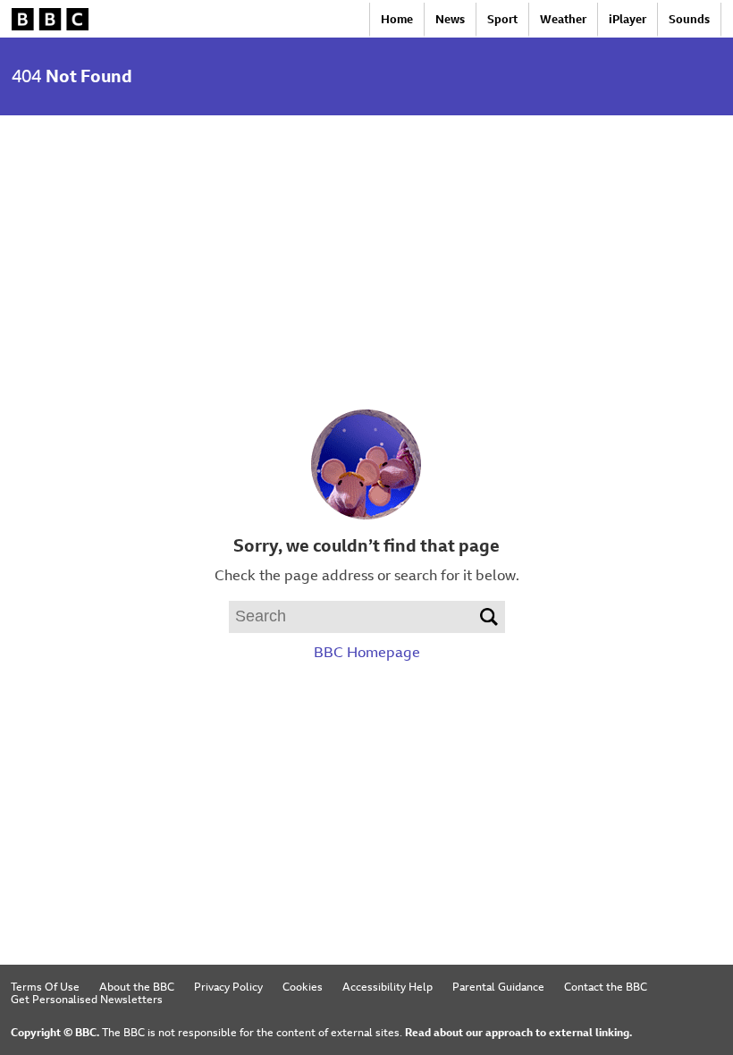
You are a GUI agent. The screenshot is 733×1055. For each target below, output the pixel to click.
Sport (502, 19)
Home (397, 19)
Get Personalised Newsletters (87, 999)
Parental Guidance (498, 987)
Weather (563, 19)
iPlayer (627, 19)
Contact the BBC (605, 987)
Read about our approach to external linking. (518, 1032)
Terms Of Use (45, 987)
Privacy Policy (228, 987)
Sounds (689, 19)
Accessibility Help (387, 987)
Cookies (302, 987)
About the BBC (136, 987)
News (450, 19)
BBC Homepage (367, 652)
